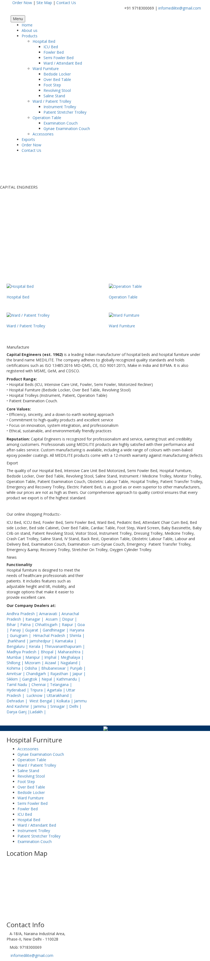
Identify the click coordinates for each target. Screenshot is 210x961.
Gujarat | (34, 630)
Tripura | (38, 690)
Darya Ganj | (18, 711)
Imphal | (52, 657)
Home (27, 25)
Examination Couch (60, 123)
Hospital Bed (44, 41)
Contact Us (66, 2)
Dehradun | (17, 700)
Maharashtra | (71, 651)
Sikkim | (14, 679)
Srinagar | (59, 706)
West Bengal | (43, 700)
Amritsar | (16, 673)
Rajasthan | (61, 673)
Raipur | (69, 624)
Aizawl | (52, 662)
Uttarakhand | (59, 695)
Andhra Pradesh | (23, 613)
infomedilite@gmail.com (179, 8)
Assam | (54, 619)
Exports (28, 139)
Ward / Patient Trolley (52, 101)
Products (29, 35)
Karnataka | (65, 640)
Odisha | (33, 668)
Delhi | (75, 706)
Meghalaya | (72, 657)
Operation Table (47, 117)
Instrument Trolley (59, 106)
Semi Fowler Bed (58, 57)
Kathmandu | (68, 679)
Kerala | (37, 646)
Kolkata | (65, 700)
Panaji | (17, 630)
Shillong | (16, 662)
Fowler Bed (53, 52)
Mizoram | (35, 662)
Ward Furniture (46, 68)
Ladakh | (38, 711)
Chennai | (40, 684)
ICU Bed (50, 46)
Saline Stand (54, 95)
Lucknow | (37, 695)
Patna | (27, 624)
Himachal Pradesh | (51, 635)
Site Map (44, 2)
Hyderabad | (18, 690)
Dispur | (69, 619)
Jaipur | (79, 673)
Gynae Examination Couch (66, 128)
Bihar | (13, 624)
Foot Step (52, 84)
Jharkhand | (19, 640)
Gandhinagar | (56, 630)
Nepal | (49, 679)
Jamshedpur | (42, 640)
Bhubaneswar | (55, 668)
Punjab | (78, 668)
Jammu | (41, 706)
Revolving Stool (57, 90)
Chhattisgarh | (48, 624)
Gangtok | (32, 679)
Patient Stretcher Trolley (64, 112)
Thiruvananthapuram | (65, 646)
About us (29, 30)
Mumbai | (16, 657)
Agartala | (56, 690)
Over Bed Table (57, 79)
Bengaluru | (18, 646)
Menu (18, 18)
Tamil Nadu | (19, 684)
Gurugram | (21, 635)
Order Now (22, 2)
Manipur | (34, 657)
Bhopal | (49, 651)
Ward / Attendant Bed (62, 63)
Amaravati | (50, 613)
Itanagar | (35, 619)
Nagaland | (70, 662)
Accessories (43, 134)
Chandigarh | (38, 673)
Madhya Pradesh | (24, 651)
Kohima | (16, 668)
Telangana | (61, 684)
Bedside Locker (57, 74)
